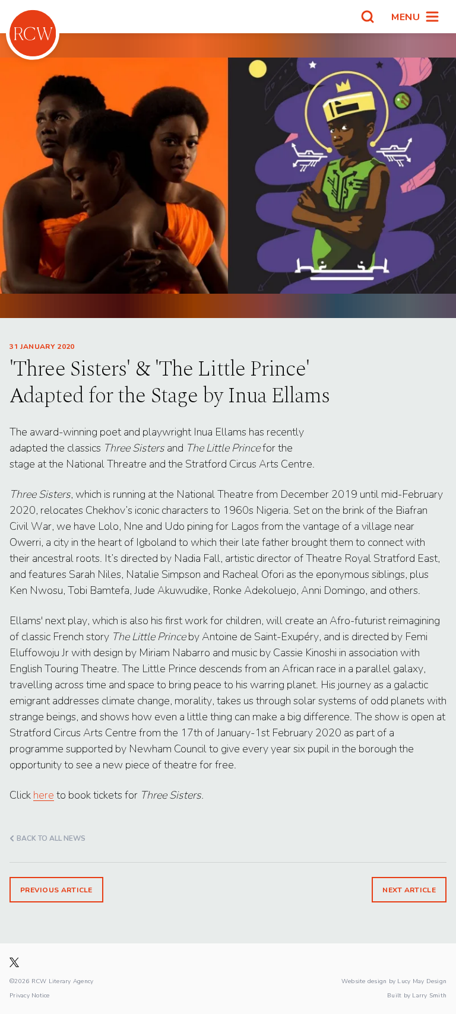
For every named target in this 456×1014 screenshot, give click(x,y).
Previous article (56, 889)
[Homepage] (33, 33)
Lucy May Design (421, 980)
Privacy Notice (30, 995)
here (43, 795)
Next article (409, 889)
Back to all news (51, 838)
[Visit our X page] (14, 962)
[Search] (367, 16)
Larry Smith (429, 995)
